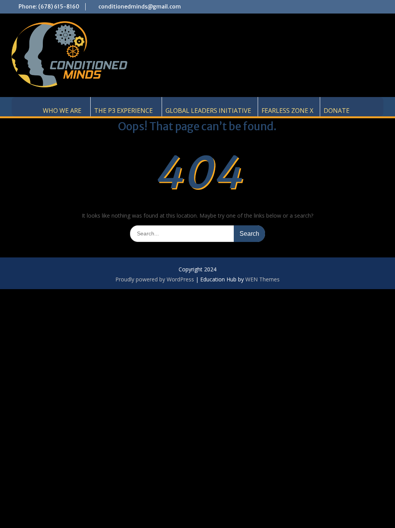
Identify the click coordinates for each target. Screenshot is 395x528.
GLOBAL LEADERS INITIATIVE (208, 110)
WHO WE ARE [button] (62, 110)
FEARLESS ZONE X (287, 110)
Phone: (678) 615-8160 (49, 6)
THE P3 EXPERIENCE (123, 110)
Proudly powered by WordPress (154, 279)
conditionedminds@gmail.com (139, 6)
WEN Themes (262, 279)
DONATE (336, 110)
